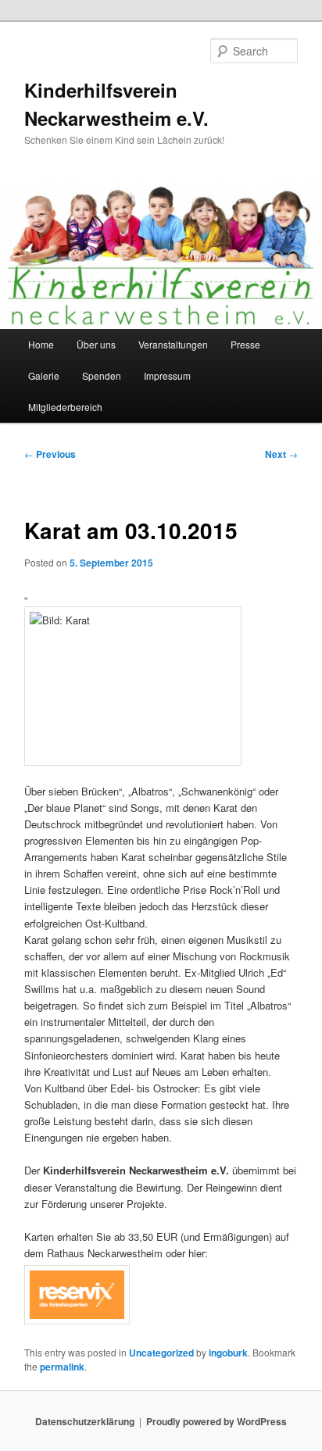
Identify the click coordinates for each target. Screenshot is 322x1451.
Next (281, 454)
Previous (50, 454)
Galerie (43, 375)
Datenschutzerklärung (84, 1421)
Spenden (101, 375)
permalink (62, 1367)
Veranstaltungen (173, 344)
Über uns (96, 344)
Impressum (167, 375)
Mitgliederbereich (65, 406)
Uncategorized (161, 1353)
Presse (245, 344)
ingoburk (228, 1353)
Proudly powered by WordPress (216, 1421)
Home (41, 344)
